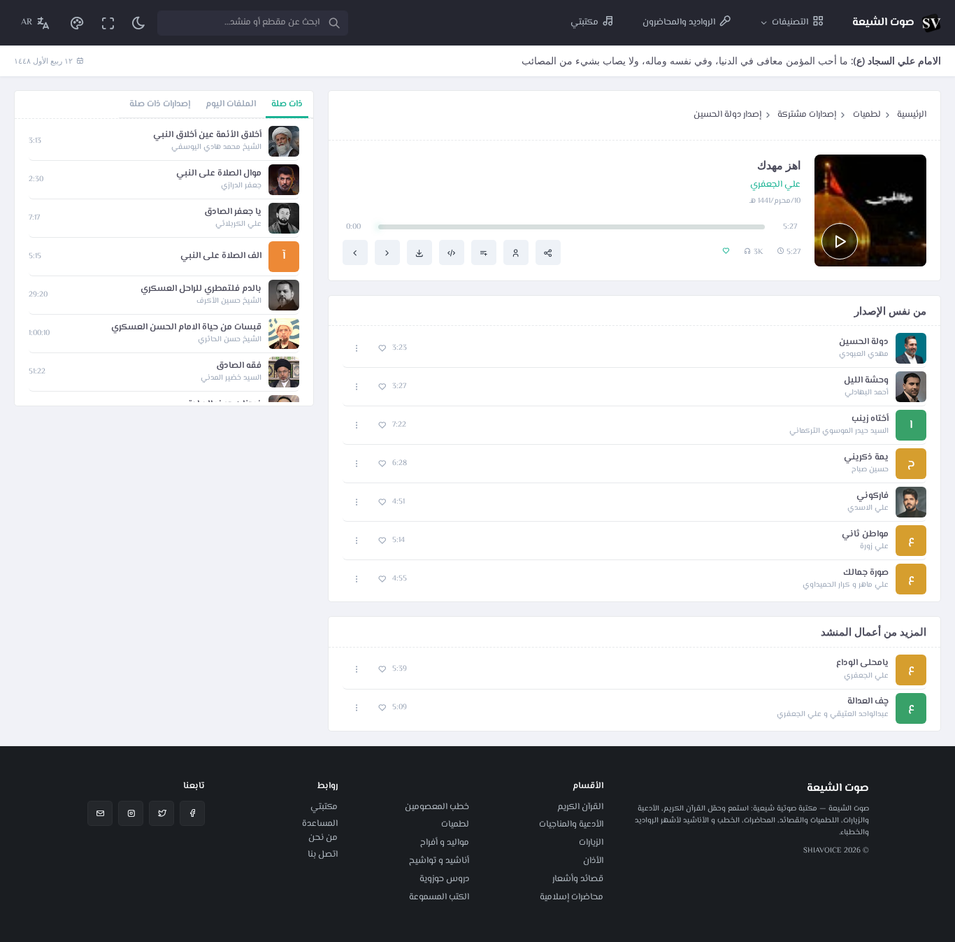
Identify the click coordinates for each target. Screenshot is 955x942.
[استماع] (839, 241)
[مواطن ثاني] (355, 252)
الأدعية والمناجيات (571, 825)
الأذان (593, 861)
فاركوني (872, 496)
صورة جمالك (866, 573)
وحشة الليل (866, 380)
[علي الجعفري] (516, 252)
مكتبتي (324, 807)
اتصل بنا (323, 855)
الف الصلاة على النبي (220, 256)
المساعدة (320, 824)
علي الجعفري (775, 185)
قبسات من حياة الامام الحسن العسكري (186, 327)
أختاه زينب (870, 419)
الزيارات (591, 843)
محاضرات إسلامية (571, 897)
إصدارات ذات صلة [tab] (159, 104)
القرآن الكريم (580, 807)
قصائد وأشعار (577, 879)
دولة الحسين (864, 342)
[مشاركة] (548, 252)
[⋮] (357, 348)
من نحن (323, 838)
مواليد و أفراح (444, 843)
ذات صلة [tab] (287, 104)
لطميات (867, 115)
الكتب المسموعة (439, 897)
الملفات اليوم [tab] (231, 104)
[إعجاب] (382, 348)
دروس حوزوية (444, 879)
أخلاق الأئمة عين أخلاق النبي (207, 135)
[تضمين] (451, 252)
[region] (164, 262)
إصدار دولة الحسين (727, 115)
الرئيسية (911, 115)
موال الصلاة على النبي (218, 173)
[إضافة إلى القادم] (483, 252)
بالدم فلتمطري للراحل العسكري (201, 289)
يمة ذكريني (866, 457)
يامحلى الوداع (862, 663)
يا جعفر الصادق (232, 212)
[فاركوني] (387, 252)
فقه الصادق (238, 366)
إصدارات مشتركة (806, 115)
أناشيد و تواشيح (439, 861)
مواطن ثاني (865, 534)
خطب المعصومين (437, 807)
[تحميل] (419, 252)
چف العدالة (868, 701)
